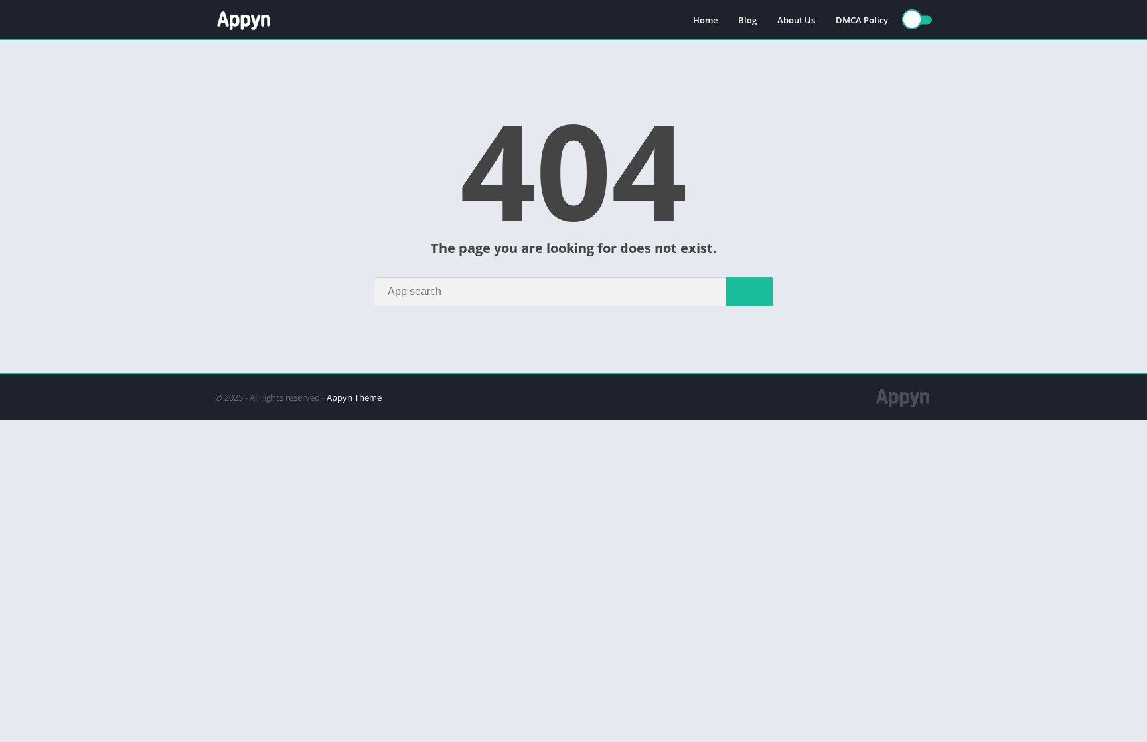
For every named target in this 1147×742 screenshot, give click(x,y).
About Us (796, 20)
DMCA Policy (862, 20)
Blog (747, 20)
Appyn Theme (354, 397)
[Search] (749, 291)
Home (705, 20)
